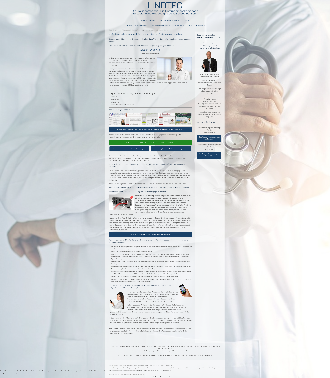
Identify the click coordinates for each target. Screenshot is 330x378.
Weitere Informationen (161, 377)
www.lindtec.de (145, 365)
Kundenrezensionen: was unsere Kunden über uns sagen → (129, 149)
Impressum (173, 377)
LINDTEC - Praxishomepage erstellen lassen (125, 346)
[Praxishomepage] (140, 346)
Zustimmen (6, 374)
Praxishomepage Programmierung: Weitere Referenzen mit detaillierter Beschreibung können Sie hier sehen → (150, 129)
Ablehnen (19, 374)
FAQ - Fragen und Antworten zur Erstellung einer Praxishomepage (150, 234)
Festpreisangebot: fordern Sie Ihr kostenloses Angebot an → (171, 149)
